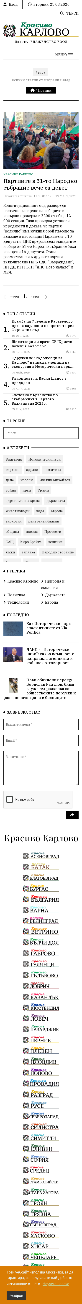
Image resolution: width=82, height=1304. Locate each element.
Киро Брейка (31, 542)
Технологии (18, 602)
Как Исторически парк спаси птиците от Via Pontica (48, 628)
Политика (16, 595)
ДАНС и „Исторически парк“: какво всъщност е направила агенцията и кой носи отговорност (50, 656)
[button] (64, 54)
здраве (32, 469)
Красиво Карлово (18, 174)
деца (10, 480)
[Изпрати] (72, 815)
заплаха (28, 552)
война (11, 490)
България (14, 459)
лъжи (10, 552)
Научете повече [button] (56, 1284)
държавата (55, 500)
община (12, 531)
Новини (44, 90)
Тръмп (43, 490)
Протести (52, 531)
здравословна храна (23, 500)
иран (27, 490)
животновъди (18, 511)
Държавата (55, 595)
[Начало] (33, 90)
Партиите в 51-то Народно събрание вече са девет (40, 184)
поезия (32, 531)
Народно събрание (58, 552)
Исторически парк (44, 459)
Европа (57, 511)
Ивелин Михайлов (54, 480)
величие (55, 542)
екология (14, 521)
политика (52, 469)
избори (26, 480)
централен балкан (43, 521)
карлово (13, 469)
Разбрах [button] (16, 1296)
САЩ (10, 542)
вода (40, 511)
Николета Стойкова (17, 196)
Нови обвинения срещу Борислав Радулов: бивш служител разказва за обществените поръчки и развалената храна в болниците (39, 689)
